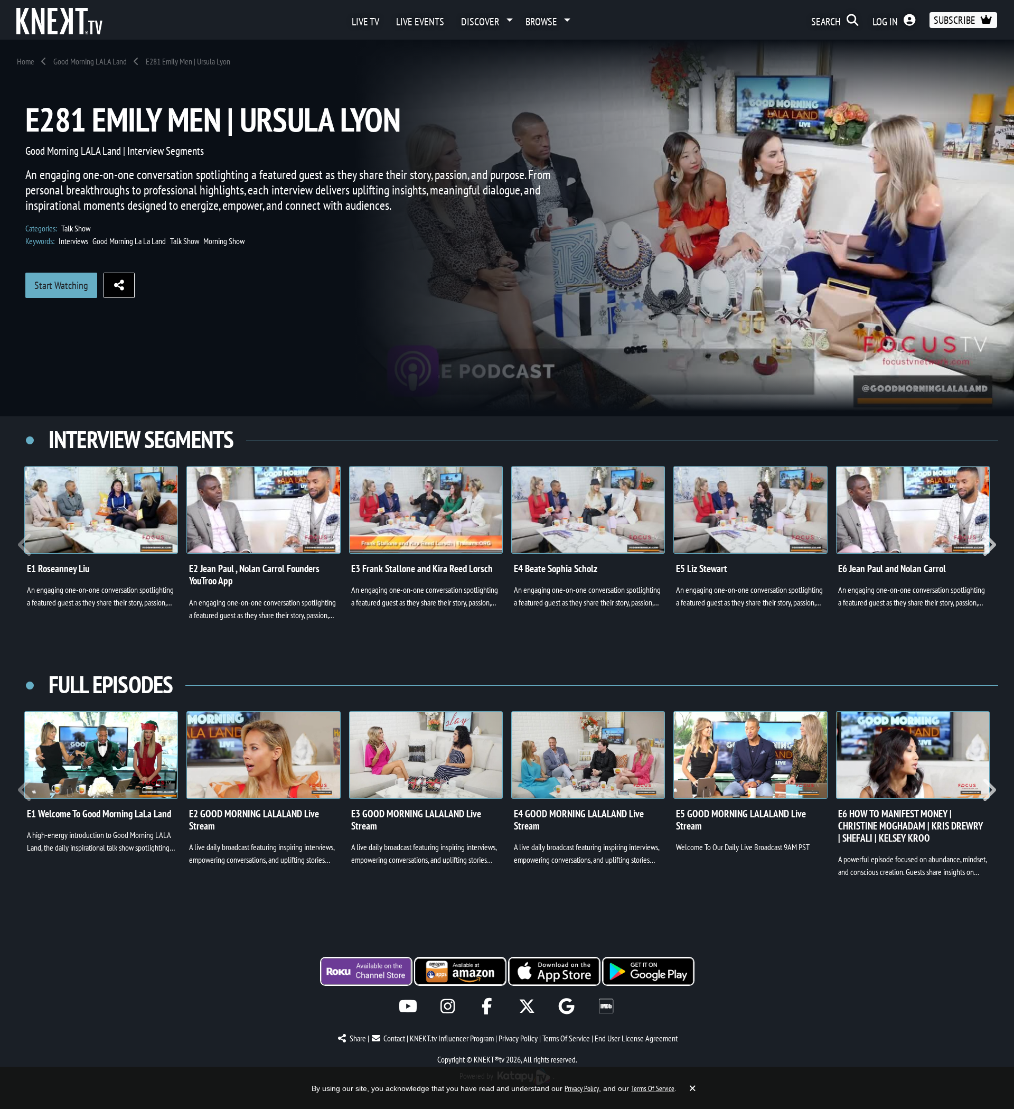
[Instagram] (447, 1006)
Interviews (73, 241)
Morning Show (224, 241)
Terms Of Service (566, 1038)
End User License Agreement (636, 1038)
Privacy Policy (518, 1038)
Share (358, 1038)
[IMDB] (606, 1006)
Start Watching (61, 285)
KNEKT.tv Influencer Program (452, 1038)
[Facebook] (487, 1006)
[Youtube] (408, 1006)
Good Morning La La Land (129, 241)
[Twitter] (527, 1006)
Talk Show (75, 228)
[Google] (566, 1006)
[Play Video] (101, 510)
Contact (394, 1038)
